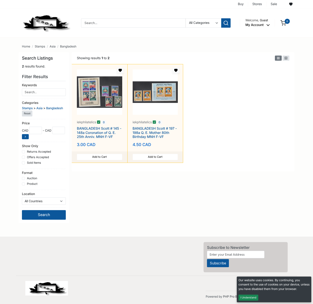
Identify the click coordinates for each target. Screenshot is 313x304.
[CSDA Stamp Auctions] (45, 23)
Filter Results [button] (35, 76)
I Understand (248, 297)
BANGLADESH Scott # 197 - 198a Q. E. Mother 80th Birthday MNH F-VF (155, 132)
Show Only (30, 146)
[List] (286, 58)
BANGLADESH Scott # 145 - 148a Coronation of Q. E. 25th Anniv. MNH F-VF (99, 132)
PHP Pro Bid (231, 296)
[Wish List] (290, 4)
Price (26, 123)
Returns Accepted (39, 151)
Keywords (29, 85)
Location (28, 194)
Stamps (40, 46)
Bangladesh (68, 46)
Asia (53, 46)
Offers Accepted (38, 157)
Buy (241, 4)
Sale (274, 4)
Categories (30, 103)
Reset (27, 113)
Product (32, 184)
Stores (257, 4)
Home (26, 46)
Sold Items (34, 163)
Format (27, 173)
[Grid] (278, 58)
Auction (32, 178)
